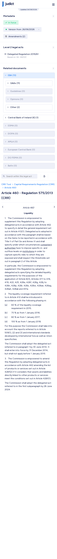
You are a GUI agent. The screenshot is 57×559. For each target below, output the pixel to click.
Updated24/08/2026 (28, 10)
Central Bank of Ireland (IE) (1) (23, 117)
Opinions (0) (16, 99)
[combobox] (21, 176)
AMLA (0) (12, 141)
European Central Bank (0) (21, 149)
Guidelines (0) (17, 91)
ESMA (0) (12, 125)
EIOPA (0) (13, 133)
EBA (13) (12, 75)
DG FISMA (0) (15, 157)
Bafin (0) (12, 165)
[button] (28, 15)
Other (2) (15, 107)
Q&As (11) (15, 83)
